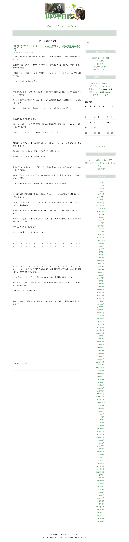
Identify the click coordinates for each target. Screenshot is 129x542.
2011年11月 (101, 504)
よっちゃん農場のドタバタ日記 (100, 160)
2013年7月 (100, 446)
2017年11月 (100, 295)
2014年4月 (100, 420)
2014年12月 (100, 397)
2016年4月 (100, 350)
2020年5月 (100, 223)
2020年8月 (101, 214)
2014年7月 (100, 411)
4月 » (103, 146)
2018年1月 (100, 290)
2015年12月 (100, 362)
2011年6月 (100, 518)
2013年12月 (100, 432)
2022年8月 (100, 182)
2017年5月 (100, 313)
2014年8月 (100, 408)
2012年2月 (100, 495)
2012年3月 (100, 492)
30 (86, 138)
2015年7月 (100, 377)
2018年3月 (100, 284)
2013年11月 (100, 434)
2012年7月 (100, 481)
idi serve (104, 86)
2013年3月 (100, 458)
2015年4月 (100, 385)
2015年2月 (100, 391)
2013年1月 (100, 463)
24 (91, 133)
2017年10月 (100, 298)
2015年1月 (100, 394)
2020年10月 (100, 209)
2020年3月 (101, 229)
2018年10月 (100, 264)
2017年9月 (100, 301)
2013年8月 (100, 443)
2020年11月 (100, 206)
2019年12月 (100, 235)
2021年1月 (100, 203)
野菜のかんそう (94, 89)
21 (108, 128)
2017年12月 (100, 292)
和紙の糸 (100, 61)
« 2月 (98, 146)
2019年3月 (100, 255)
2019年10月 (100, 240)
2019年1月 (100, 261)
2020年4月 (100, 226)
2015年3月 (100, 388)
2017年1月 (100, 324)
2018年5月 (100, 278)
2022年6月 (100, 185)
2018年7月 (100, 272)
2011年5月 (100, 521)
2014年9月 (100, 405)
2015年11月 (100, 365)
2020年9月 (100, 211)
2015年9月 (100, 371)
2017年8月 (100, 304)
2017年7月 (100, 307)
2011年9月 (100, 510)
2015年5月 (100, 382)
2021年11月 (100, 194)
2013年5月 (100, 452)
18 (95, 128)
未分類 (24, 363)
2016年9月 (100, 336)
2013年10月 (100, 437)
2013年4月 (100, 455)
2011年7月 (100, 515)
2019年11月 (100, 237)
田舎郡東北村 (100, 169)
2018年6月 (100, 275)
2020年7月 (100, 217)
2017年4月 (100, 316)
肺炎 (94, 95)
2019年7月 (100, 249)
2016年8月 (100, 339)
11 (94, 122)
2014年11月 (100, 400)
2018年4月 (100, 281)
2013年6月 (100, 449)
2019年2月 (100, 258)
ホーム (64, 33)
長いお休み (95, 83)
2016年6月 (100, 345)
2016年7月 (100, 342)
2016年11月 (100, 330)
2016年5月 (100, 348)
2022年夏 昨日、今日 (100, 58)
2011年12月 (100, 501)
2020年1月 (100, 232)
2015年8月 (100, 374)
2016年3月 (100, 353)
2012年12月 (100, 466)
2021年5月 (100, 197)
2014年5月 (100, 417)
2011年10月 (100, 507)
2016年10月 (100, 333)
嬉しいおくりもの (100, 67)
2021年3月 (100, 200)
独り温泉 (100, 64)
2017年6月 (100, 310)
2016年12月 (100, 327)
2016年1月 (100, 359)
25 (95, 133)
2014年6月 (100, 414)
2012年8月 (100, 478)
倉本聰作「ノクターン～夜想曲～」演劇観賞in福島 (46, 47)
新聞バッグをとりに (100, 70)
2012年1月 (100, 498)
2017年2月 (100, 321)
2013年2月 (100, 460)
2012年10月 (100, 472)
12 (99, 122)
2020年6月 (101, 220)
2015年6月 (100, 379)
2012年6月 (100, 484)
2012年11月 (100, 469)
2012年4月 (100, 489)
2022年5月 (100, 188)
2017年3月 (100, 319)
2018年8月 (100, 269)
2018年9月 (100, 266)
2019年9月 (100, 243)
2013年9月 (100, 440)
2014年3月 (100, 423)
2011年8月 (100, 513)
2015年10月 (100, 368)
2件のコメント (28, 52)
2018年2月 (100, 287)
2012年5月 (100, 486)
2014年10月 (100, 403)
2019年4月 (100, 252)
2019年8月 (100, 246)
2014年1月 (100, 429)
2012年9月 (100, 475)
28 (108, 133)
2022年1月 (100, 191)
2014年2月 (100, 426)
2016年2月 (100, 356)
